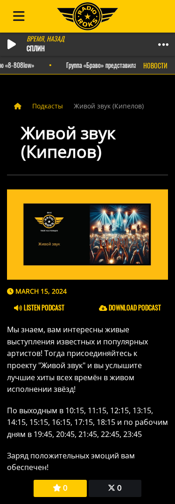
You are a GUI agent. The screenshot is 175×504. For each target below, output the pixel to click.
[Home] (18, 105)
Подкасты (48, 105)
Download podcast (134, 307)
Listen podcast (43, 307)
